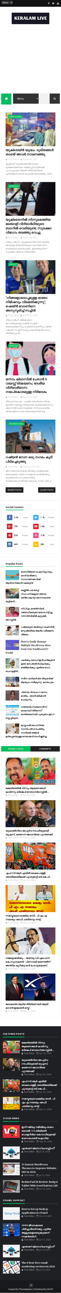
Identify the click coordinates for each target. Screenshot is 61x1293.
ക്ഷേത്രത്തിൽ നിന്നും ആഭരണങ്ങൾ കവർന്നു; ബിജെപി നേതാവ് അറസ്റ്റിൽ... (38, 1046)
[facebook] (49, 3)
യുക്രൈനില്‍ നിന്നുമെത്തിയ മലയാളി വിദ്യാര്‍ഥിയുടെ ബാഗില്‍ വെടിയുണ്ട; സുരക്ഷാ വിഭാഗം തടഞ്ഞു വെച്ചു (29, 225)
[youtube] (58, 3)
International (16, 423)
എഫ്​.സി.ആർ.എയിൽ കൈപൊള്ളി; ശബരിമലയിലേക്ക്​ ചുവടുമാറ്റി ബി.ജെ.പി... (39, 1085)
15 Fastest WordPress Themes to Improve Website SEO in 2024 (39, 1168)
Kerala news (15, 116)
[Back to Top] (31, 1285)
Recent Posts (16, 749)
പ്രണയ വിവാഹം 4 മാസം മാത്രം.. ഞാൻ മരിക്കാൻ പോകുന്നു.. (34, 696)
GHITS (50, 1289)
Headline (13, 345)
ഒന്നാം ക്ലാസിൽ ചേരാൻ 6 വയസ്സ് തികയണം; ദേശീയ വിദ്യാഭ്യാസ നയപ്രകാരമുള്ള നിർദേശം (26, 385)
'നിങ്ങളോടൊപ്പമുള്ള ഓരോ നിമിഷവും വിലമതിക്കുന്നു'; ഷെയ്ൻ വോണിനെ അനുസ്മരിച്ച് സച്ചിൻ (26, 304)
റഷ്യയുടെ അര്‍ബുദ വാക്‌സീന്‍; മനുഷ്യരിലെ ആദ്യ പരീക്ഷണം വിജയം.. (38, 631)
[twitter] (53, 3)
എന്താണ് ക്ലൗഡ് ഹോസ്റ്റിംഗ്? (38, 1148)
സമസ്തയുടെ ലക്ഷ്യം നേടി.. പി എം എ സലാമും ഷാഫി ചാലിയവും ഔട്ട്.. (38, 1102)
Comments (45, 749)
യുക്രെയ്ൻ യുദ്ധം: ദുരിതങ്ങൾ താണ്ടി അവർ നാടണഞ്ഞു (30, 152)
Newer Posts (14, 490)
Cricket (13, 264)
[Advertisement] (30, 59)
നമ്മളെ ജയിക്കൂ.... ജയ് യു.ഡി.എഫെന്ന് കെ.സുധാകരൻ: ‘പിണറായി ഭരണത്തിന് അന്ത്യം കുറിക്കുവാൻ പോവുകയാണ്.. (28, 961)
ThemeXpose (25, 1289)
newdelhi (13, 186)
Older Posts (46, 490)
